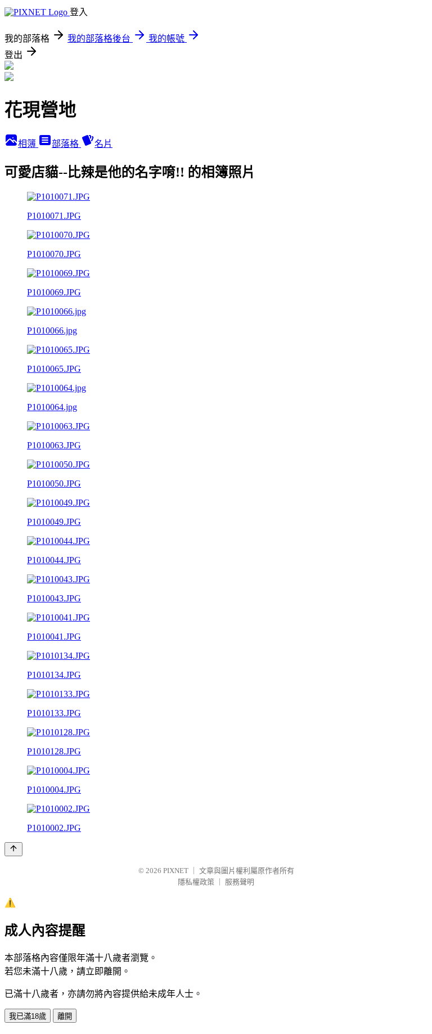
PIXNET (175, 870)
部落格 (66, 144)
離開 (64, 1016)
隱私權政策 (196, 882)
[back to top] (13, 849)
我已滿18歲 (27, 1016)
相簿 (28, 144)
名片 (103, 144)
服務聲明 (239, 882)
